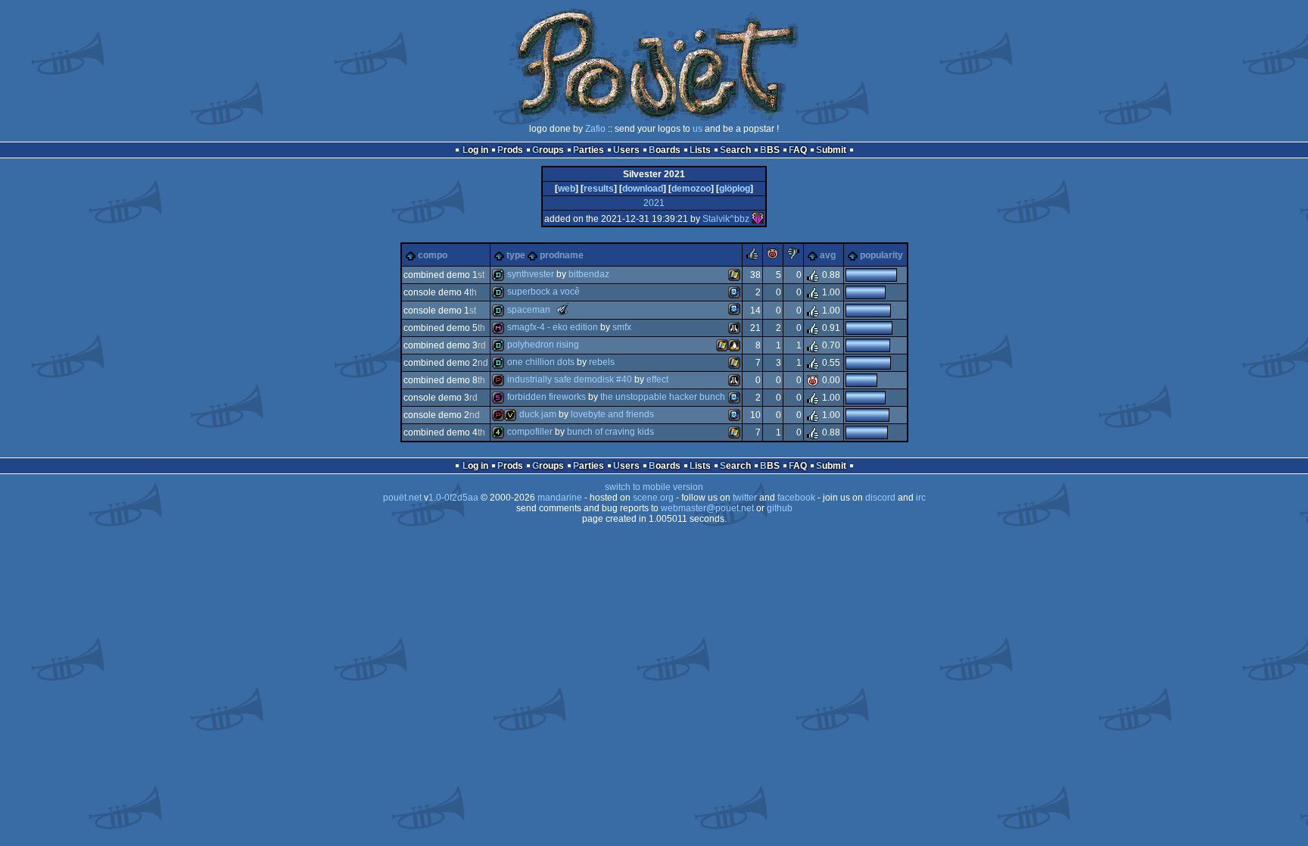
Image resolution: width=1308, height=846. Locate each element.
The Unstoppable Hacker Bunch (662, 397)
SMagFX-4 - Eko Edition (552, 327)
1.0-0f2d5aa (453, 497)
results (599, 188)
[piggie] (773, 256)
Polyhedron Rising (543, 344)
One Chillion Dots (541, 362)
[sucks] (793, 256)
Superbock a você (543, 291)
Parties (588, 150)
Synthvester (530, 274)
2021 (654, 203)
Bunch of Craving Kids (610, 431)
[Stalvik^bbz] (758, 219)
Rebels (602, 362)
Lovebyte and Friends (612, 414)
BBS (770, 150)
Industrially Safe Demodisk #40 (569, 379)
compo (432, 255)
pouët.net (402, 497)
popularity (881, 255)
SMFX (621, 327)
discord (880, 497)
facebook (796, 497)
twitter (745, 497)
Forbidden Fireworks (546, 397)
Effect (657, 379)
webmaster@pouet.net (707, 508)
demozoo (691, 188)
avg (828, 255)
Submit (831, 150)
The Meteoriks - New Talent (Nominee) (562, 309)
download (642, 188)
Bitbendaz (588, 274)
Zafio (595, 128)
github (780, 508)
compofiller (530, 431)
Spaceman (528, 309)
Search (735, 150)
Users (626, 150)
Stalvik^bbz (725, 219)
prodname (562, 255)
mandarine (559, 497)
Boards (664, 150)
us (697, 128)
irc (921, 497)
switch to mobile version (654, 487)
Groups (548, 150)
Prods (510, 150)
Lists (700, 150)
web (566, 188)
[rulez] (752, 256)
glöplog (734, 188)
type (515, 255)
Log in (475, 150)
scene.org (653, 497)
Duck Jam (537, 414)
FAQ (798, 150)
